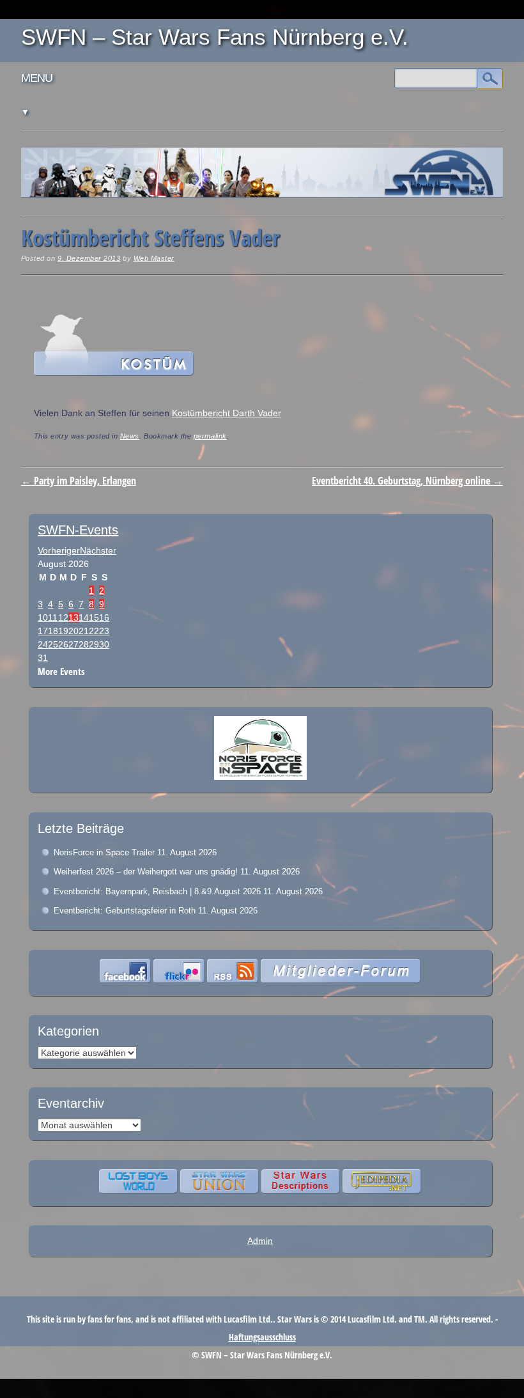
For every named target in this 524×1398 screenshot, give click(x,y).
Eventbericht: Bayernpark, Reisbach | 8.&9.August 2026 (157, 891)
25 (53, 644)
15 (94, 617)
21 (84, 631)
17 (43, 631)
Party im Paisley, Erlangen (78, 481)
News (129, 436)
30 (104, 644)
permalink (210, 436)
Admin (260, 1241)
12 (63, 617)
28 (84, 644)
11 (53, 617)
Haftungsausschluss (262, 1337)
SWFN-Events (78, 530)
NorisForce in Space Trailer (104, 852)
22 (94, 631)
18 (53, 631)
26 (63, 644)
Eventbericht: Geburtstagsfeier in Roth (125, 910)
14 (84, 617)
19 (63, 631)
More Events (61, 671)
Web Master (154, 258)
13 (73, 617)
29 (94, 644)
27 (73, 644)
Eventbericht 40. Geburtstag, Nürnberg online (407, 481)
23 (104, 631)
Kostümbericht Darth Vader (226, 413)
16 (104, 617)
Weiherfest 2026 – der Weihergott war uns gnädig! (146, 871)
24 (43, 644)
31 (43, 658)
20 (73, 631)
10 (43, 617)
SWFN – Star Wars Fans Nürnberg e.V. (214, 36)
